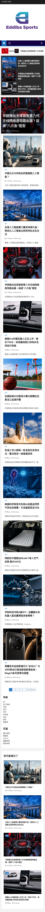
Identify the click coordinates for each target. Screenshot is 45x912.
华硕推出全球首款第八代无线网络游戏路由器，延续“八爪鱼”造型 (29, 76)
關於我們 (6, 733)
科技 (4, 100)
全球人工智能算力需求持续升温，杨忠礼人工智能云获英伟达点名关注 (29, 63)
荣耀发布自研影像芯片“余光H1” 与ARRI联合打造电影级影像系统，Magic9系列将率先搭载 (22, 669)
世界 (4, 707)
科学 (6, 446)
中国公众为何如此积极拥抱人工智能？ (19, 787)
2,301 (29, 690)
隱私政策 (6, 743)
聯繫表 (5, 722)
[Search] (41, 43)
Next (33, 690)
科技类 (5, 714)
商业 (6, 224)
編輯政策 (6, 741)
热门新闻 (6, 704)
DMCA (5, 738)
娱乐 (4, 719)
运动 (6, 392)
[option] (22, 63)
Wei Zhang (16, 131)
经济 (4, 709)
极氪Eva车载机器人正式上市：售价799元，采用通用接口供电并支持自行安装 (29, 89)
